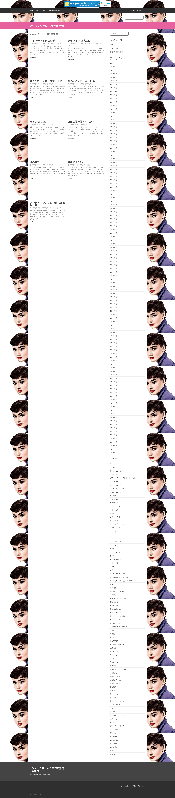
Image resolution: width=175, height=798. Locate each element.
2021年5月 (113, 88)
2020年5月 (113, 105)
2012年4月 (113, 435)
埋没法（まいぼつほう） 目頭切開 (121, 581)
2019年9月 (113, 123)
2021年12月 (114, 63)
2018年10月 (114, 158)
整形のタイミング (115, 612)
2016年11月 (114, 240)
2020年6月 (113, 102)
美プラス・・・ (115, 658)
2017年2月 (113, 229)
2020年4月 (113, 109)
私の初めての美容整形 (117, 644)
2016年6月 (113, 258)
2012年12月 (114, 406)
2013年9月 (113, 375)
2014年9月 (113, 332)
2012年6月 (113, 428)
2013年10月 (114, 371)
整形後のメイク (115, 623)
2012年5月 (113, 431)
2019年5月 (113, 137)
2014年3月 (113, 353)
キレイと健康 (114, 474)
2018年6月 (113, 173)
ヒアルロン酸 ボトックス (118, 524)
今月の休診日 (114, 563)
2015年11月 (114, 282)
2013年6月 (113, 385)
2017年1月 (113, 233)
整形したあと (114, 602)
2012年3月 (113, 438)
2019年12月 (114, 112)
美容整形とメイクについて (118, 669)
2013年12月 (114, 364)
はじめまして (114, 510)
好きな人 (113, 584)
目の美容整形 (49, 165)
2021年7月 (113, 81)
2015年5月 (113, 304)
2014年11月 (114, 325)
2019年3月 (113, 144)
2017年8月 (113, 208)
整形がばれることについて (118, 598)
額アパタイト (114, 719)
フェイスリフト (115, 527)
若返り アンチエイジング (52, 208)
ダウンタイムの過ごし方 (118, 492)
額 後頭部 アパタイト (118, 715)
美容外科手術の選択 (55, 10)
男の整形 (113, 634)
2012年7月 (113, 424)
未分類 (112, 630)
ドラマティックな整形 (42, 40)
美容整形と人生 (115, 673)
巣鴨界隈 (113, 588)
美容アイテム (114, 662)
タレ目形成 (113, 496)
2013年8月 (113, 378)
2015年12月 (114, 279)
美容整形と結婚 (115, 676)
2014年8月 (113, 336)
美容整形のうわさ (115, 680)
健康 (111, 570)
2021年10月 (114, 70)
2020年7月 (113, 98)
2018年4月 (113, 180)
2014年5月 (113, 346)
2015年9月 (113, 290)
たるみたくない (38, 121)
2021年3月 (113, 95)
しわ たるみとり (50, 124)
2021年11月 (114, 66)
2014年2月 (113, 357)
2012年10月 (114, 414)
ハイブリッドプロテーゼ (118, 506)
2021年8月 (113, 77)
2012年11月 (114, 410)
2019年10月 (114, 120)
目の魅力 (35, 162)
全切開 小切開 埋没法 (53, 43)
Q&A (31, 10)
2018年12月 (114, 151)
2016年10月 (114, 244)
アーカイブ (113, 467)
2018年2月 (113, 187)
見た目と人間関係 (115, 704)
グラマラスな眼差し (79, 40)
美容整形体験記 (115, 683)
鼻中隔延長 (113, 743)
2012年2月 (113, 442)
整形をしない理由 (115, 619)
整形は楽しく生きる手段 (118, 616)
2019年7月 (113, 130)
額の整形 (113, 722)
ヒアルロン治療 (115, 517)
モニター (113, 549)
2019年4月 (113, 141)
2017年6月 (113, 215)
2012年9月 (113, 417)
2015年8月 (113, 293)
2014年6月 (113, 343)
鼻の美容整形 (49, 84)
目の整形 (86, 124)
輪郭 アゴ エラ (115, 708)
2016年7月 (113, 254)
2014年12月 (114, 321)
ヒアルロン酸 (114, 520)
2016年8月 (113, 251)
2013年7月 (113, 382)
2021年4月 (113, 91)
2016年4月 (113, 265)
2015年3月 (113, 311)
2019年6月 (113, 134)
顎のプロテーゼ (115, 729)
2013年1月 (113, 403)
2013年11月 (114, 367)
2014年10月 (114, 329)
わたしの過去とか (115, 559)
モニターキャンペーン (117, 552)
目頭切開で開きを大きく (81, 121)
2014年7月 (113, 339)
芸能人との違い (115, 694)
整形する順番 (114, 605)
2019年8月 (113, 127)
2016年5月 (113, 261)
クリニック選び (41, 10)
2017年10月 (114, 201)
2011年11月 (114, 452)
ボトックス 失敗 (115, 542)
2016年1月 (113, 275)
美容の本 (113, 666)
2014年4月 (113, 350)
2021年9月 (113, 73)
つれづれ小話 (114, 499)
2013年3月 (113, 396)
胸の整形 (113, 687)
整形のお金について (116, 609)
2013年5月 (113, 389)
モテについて (114, 545)
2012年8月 (113, 421)
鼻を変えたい (75, 162)
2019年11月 (114, 116)
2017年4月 (113, 222)
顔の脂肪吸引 (114, 736)
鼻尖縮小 (113, 751)
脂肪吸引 (113, 690)
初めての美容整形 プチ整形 (119, 577)
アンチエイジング (115, 471)
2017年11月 (114, 197)
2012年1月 (113, 445)
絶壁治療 (113, 648)
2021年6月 (113, 84)
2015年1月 (113, 318)
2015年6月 (113, 300)
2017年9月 (113, 205)
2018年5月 (113, 176)
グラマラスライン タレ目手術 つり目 (123, 478)
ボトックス (113, 538)
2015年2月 (113, 314)
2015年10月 (114, 286)
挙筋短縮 (113, 595)
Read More (33, 57)
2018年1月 (113, 190)
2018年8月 (113, 166)
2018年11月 (114, 155)
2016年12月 (114, 236)
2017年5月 (113, 219)
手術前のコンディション (118, 591)
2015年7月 (113, 297)
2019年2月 (113, 148)
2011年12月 (114, 449)
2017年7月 (113, 212)
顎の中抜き (113, 733)
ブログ (112, 534)
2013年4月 (113, 392)
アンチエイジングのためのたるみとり (47, 204)
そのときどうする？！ (117, 488)
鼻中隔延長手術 (115, 747)
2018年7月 (113, 169)
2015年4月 (113, 307)
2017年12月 (114, 194)
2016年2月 (113, 272)
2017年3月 (113, 226)
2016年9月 (113, 247)
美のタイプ (113, 655)
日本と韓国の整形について (118, 627)
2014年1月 (113, 360)
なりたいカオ (114, 503)
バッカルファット (115, 513)
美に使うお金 (114, 651)
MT (111, 464)
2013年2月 (113, 399)
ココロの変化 (114, 481)
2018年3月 (113, 183)
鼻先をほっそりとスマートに (46, 81)
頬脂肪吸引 (113, 712)
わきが (112, 556)
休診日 (112, 566)
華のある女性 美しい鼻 (81, 81)
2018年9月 (113, 162)
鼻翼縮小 (113, 754)
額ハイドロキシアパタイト (118, 726)
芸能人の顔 (113, 697)
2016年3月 (113, 268)
